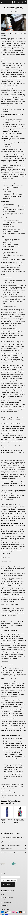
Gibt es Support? (7, 848)
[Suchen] (5, 2)
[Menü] (1, 2)
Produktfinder (5, 905)
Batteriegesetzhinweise (7, 897)
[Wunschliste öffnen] (22, 2)
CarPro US (12, 788)
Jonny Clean (12, 109)
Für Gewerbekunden (6, 902)
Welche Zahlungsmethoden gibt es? (12, 845)
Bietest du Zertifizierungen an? (10, 852)
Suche (2, 894)
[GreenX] (4, 864)
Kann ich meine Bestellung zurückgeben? (13, 842)
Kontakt (3, 900)
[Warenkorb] (25, 2)
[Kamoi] (15, 864)
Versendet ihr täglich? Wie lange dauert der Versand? (13, 838)
